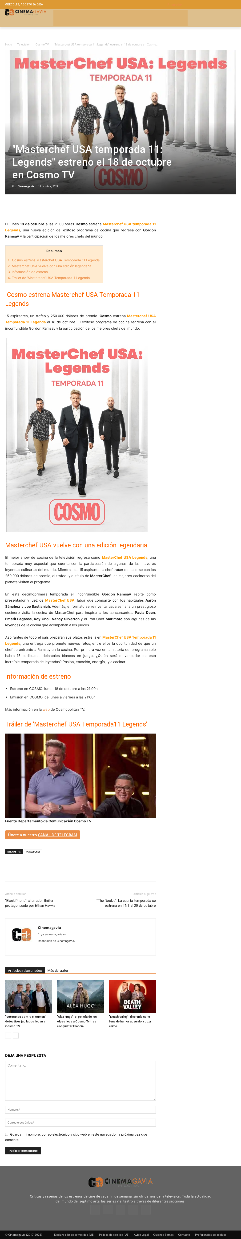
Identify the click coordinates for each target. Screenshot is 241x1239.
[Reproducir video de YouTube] (80, 776)
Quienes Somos (163, 1235)
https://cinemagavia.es (52, 934)
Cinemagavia (26, 186)
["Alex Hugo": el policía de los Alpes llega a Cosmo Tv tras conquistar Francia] (80, 996)
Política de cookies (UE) (114, 1235)
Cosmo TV (42, 44)
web (46, 709)
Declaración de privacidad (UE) (74, 1235)
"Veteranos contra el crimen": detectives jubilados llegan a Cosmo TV (25, 1021)
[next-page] (16, 1035)
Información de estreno (28, 272)
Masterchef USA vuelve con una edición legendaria (49, 266)
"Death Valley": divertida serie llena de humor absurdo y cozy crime (130, 1021)
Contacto (184, 1235)
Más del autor (58, 970)
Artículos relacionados (25, 970)
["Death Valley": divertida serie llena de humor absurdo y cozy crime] (132, 996)
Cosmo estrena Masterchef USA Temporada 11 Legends (54, 260)
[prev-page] (8, 1035)
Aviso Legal (141, 1235)
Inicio (8, 44)
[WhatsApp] (53, 207)
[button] (201, 4)
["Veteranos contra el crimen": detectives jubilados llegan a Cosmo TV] (28, 996)
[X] (20, 207)
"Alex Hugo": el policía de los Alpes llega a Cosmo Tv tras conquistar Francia (77, 1021)
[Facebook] (10, 207)
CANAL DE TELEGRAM (57, 834)
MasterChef (33, 851)
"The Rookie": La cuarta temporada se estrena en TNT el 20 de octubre (126, 903)
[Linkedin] (31, 207)
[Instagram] (50, 949)
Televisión (23, 44)
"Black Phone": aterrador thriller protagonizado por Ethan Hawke (30, 903)
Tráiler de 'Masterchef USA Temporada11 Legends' (49, 278)
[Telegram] (42, 207)
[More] (64, 207)
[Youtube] (76, 949)
